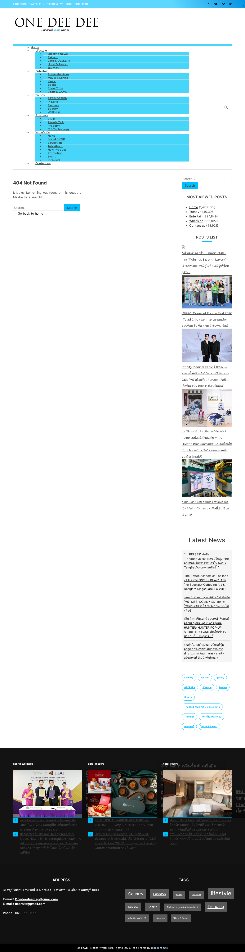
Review (223, 687)
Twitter (35, 4)
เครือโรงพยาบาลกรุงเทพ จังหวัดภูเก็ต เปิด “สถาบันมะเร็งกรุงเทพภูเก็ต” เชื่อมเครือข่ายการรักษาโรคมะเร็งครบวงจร (48, 824)
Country (188, 677)
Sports (188, 697)
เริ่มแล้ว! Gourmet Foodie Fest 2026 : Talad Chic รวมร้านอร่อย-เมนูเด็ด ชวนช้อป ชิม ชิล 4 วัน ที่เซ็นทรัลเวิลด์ (207, 319)
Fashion (205, 677)
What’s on (196, 221)
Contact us (43, 163)
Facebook (20, 4)
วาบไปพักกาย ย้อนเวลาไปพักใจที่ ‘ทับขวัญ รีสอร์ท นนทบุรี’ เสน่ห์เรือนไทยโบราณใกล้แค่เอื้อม (200, 838)
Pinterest (81, 4)
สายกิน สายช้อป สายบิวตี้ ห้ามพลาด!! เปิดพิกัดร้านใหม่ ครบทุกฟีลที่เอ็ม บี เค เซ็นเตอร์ (205, 508)
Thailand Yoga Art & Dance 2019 (202, 706)
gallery (220, 677)
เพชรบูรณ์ (189, 726)
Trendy (40, 95)
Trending (189, 716)
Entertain (42, 71)
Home (193, 207)
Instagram (50, 4)
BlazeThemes (159, 947)
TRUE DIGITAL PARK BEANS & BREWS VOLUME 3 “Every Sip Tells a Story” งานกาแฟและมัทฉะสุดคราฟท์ (124, 824)
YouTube (66, 4)
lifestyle (207, 687)
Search (190, 185)
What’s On (42, 132)
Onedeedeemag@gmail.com (36, 899)
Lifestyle (41, 50)
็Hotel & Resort (209, 726)
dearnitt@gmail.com (30, 904)
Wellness (54, 112)
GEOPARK (189, 687)
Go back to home (30, 213)
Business (41, 115)
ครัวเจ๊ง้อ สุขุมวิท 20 (211, 716)
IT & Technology (58, 129)
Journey (53, 68)
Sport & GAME (57, 91)
